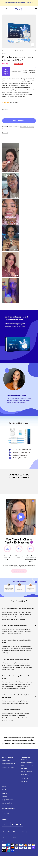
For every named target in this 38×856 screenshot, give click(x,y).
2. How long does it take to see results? (14, 625)
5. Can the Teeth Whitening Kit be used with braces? (16, 677)
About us (4, 790)
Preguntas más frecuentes (25, 758)
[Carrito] (35, 9)
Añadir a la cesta (19, 120)
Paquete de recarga (8, 767)
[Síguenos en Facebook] (4, 824)
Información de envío (27, 762)
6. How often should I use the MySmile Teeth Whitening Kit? (16, 696)
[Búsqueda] (6, 9)
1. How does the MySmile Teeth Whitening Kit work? (18, 608)
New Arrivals (6, 760)
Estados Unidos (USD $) (9, 831)
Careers (4, 796)
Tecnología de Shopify (15, 837)
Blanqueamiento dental (9, 764)
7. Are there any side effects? (11, 709)
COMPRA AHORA (19, 571)
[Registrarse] (29, 813)
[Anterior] (3, 50)
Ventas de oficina (7, 803)
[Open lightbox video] (10, 157)
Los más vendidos (7, 757)
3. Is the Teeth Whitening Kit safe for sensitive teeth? (16, 641)
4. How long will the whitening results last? (15, 659)
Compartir (5, 133)
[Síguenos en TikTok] (21, 824)
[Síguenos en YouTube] (17, 824)
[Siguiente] (35, 50)
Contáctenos (24, 781)
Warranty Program (26, 771)
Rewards (4, 793)
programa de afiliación (8, 800)
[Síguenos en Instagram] (8, 824)
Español (21, 831)
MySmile (4, 53)
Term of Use (24, 778)
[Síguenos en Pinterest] (13, 824)
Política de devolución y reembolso (28, 767)
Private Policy (25, 775)
